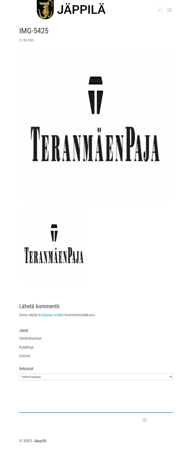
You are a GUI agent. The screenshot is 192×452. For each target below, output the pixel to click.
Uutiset (24, 355)
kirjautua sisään (51, 314)
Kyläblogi (26, 347)
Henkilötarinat (30, 338)
